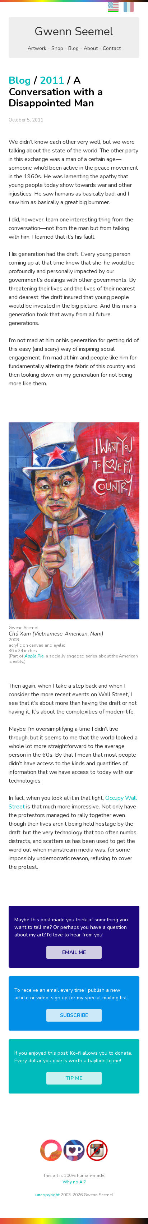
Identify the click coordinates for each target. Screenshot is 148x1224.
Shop (57, 48)
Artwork (37, 48)
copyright (47, 1195)
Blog (73, 48)
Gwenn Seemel (74, 31)
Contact (112, 48)
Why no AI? (74, 1182)
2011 (52, 80)
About (91, 48)
